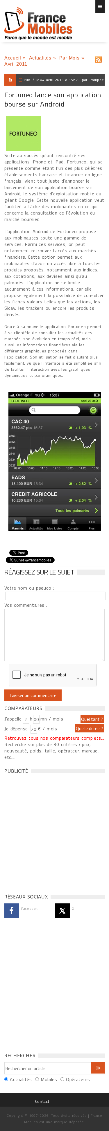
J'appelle (13, 719)
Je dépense (17, 728)
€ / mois (47, 728)
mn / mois (51, 719)
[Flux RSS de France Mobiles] (98, 58)
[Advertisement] (54, 832)
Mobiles (49, 1079)
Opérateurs (78, 1079)
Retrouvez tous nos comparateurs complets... (54, 737)
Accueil (12, 57)
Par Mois (69, 57)
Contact (42, 1101)
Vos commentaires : (25, 605)
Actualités (40, 57)
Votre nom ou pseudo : (29, 588)
